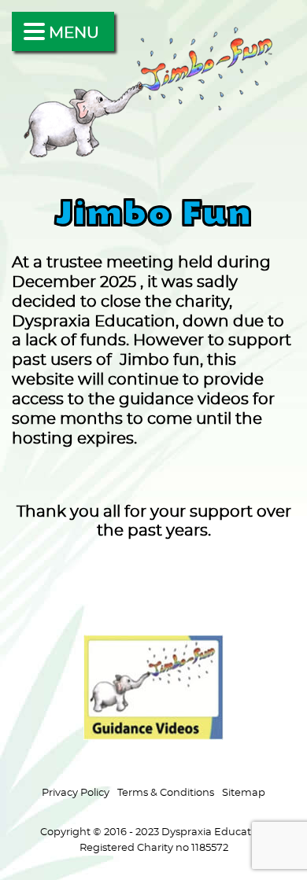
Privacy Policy (75, 792)
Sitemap (243, 792)
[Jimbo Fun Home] (153, 157)
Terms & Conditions (165, 792)
